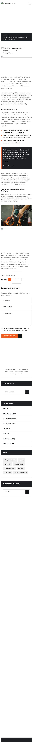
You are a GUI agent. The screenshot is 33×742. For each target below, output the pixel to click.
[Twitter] (16, 279)
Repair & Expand (8, 443)
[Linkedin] (20, 279)
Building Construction (9, 418)
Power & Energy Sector (21, 472)
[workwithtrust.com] (8, 3)
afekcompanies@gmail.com (15, 48)
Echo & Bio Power (9, 468)
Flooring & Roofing (8, 53)
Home (5, 35)
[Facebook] (13, 279)
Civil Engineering (19, 464)
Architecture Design (9, 413)
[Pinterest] (23, 279)
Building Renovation (9, 423)
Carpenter (6, 428)
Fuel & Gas (11, 275)
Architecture (7, 408)
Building (22, 460)
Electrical (6, 433)
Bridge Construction (10, 460)
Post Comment (9, 336)
